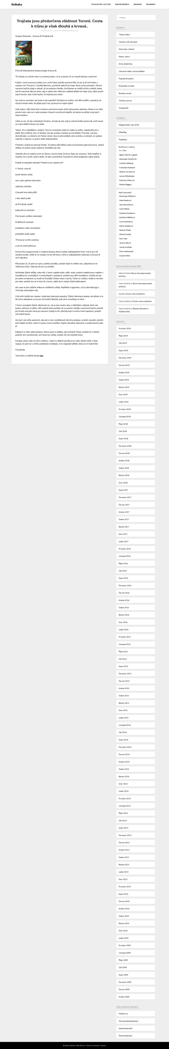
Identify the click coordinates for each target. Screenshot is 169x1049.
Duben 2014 (124, 769)
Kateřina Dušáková (127, 213)
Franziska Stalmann (127, 167)
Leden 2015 (123, 718)
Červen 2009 (124, 989)
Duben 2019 (124, 380)
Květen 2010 (124, 908)
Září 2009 (123, 967)
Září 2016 (123, 571)
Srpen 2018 (123, 438)
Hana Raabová (125, 200)
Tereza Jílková (125, 243)
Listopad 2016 (125, 556)
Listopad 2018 (125, 416)
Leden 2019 (123, 402)
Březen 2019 (124, 387)
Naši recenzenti (122, 4)
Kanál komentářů (125, 1028)
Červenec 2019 (125, 358)
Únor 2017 (123, 534)
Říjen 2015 (123, 651)
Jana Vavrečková (126, 204)
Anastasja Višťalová (127, 196)
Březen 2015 (124, 703)
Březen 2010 (124, 923)
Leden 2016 (123, 629)
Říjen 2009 (123, 960)
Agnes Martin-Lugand (128, 155)
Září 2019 (123, 343)
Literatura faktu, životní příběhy (132, 71)
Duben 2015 (124, 695)
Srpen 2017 (123, 490)
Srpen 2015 (123, 666)
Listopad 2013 (125, 806)
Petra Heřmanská (126, 251)
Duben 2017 (124, 519)
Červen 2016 (124, 593)
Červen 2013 (124, 842)
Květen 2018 (124, 460)
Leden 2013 (123, 872)
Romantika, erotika (126, 86)
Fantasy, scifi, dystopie (128, 42)
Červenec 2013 (125, 835)
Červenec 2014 (125, 747)
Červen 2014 (124, 754)
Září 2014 (123, 732)
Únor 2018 (123, 483)
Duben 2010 (124, 916)
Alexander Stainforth (128, 159)
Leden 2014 (123, 791)
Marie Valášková (126, 226)
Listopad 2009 (125, 953)
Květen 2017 (124, 512)
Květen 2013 (124, 850)
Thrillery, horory (125, 100)
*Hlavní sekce (124, 34)
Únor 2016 (123, 622)
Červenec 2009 (125, 982)
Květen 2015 (124, 688)
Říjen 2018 (123, 424)
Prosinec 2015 (125, 637)
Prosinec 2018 (125, 409)
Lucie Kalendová (126, 221)
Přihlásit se (123, 1014)
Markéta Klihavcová (70, 30)
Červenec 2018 (125, 446)
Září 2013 (123, 820)
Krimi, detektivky (125, 64)
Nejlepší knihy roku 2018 (129, 125)
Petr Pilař (123, 239)
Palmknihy (151, 4)
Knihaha (17, 4)
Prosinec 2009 (125, 945)
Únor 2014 (123, 784)
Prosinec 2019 (125, 328)
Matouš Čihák (125, 230)
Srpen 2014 (123, 740)
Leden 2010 (123, 938)
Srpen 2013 (123, 828)
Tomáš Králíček (125, 247)
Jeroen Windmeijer (127, 176)
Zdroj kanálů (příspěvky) (128, 1021)
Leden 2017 (123, 541)
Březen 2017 (124, 527)
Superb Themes (100, 1045)
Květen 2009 (124, 997)
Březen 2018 (124, 475)
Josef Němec (124, 209)
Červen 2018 (124, 453)
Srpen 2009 (123, 975)
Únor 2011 (123, 879)
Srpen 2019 (123, 350)
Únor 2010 (123, 931)
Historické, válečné (126, 49)
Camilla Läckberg (126, 163)
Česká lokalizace (125, 1036)
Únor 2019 (123, 394)
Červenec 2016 (125, 585)
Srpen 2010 (123, 894)
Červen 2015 (124, 681)
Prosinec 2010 (125, 886)
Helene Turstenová (127, 172)
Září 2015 (123, 659)
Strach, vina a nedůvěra (135, 294)
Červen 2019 (124, 365)
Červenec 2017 (125, 497)
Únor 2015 (123, 710)
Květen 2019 (124, 372)
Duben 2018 (124, 468)
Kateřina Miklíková (127, 217)
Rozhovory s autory (101, 4)
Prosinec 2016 (125, 549)
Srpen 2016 (123, 578)
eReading (138, 4)
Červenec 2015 (125, 673)
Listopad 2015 (125, 644)
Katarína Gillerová (126, 180)
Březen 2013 (124, 864)
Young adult (123, 108)
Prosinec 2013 (125, 798)
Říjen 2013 (123, 813)
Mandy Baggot (125, 184)
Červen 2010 (124, 901)
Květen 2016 (124, 600)
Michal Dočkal (125, 234)
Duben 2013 (124, 857)
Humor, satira (124, 56)
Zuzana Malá (124, 255)
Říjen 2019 (123, 336)
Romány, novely (125, 93)
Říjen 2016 (123, 563)
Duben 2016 (124, 607)
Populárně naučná (126, 78)
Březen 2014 (124, 776)
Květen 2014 (124, 762)
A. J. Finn (122, 150)
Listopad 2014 (125, 725)
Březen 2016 (124, 615)
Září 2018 (123, 431)
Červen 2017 (124, 505)
